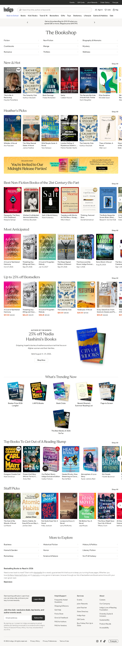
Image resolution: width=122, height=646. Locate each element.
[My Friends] (111, 459)
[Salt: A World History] (50, 200)
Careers (102, 600)
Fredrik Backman (108, 477)
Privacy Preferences (49, 641)
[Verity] (69, 80)
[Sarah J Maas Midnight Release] (61, 165)
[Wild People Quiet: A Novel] (50, 128)
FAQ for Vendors (60, 625)
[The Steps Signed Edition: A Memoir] (66, 247)
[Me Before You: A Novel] (87, 506)
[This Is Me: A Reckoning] (12, 80)
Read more (8, 582)
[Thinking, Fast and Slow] (89, 200)
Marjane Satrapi (10, 220)
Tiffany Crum (102, 526)
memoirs (36, 575)
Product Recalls (105, 624)
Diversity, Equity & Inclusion (106, 615)
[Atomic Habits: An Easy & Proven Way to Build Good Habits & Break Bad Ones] (31, 506)
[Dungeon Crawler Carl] (12, 459)
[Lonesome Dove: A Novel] (68, 506)
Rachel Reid (66, 479)
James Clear (27, 526)
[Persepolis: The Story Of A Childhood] (13, 200)
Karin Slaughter (85, 100)
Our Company (104, 604)
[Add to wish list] (18, 91)
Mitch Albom (65, 220)
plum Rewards (92, 2)
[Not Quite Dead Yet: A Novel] (49, 506)
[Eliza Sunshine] (108, 80)
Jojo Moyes (83, 526)
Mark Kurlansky (47, 218)
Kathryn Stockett (29, 98)
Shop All (115, 64)
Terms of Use (64, 641)
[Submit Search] (20, 10)
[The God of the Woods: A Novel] (12, 506)
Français (115, 2)
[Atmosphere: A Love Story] (90, 459)
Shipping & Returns (61, 606)
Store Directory (82, 611)
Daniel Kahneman (87, 220)
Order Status (104, 2)
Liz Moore (7, 526)
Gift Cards (80, 2)
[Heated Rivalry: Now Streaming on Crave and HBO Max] (70, 459)
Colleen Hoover (66, 98)
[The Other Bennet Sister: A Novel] (31, 128)
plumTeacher (82, 607)
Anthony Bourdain (30, 220)
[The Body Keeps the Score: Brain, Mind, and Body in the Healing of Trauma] (108, 200)
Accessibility (104, 628)
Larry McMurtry (66, 526)
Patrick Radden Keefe (69, 148)
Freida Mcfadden (49, 98)
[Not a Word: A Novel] (105, 247)
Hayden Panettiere (11, 100)
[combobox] (56, 10)
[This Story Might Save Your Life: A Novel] (106, 506)
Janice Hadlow (28, 148)
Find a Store (58, 614)
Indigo (11, 641)
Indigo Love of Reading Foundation (108, 608)
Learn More (38, 599)
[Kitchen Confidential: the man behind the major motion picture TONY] (31, 200)
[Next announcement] (94, 22)
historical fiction (20, 575)
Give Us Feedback (61, 618)
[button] (12, 16)
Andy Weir (27, 479)
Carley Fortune (47, 479)
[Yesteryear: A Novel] (86, 295)
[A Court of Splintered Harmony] (12, 247)
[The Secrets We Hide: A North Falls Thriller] (88, 80)
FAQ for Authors (60, 621)
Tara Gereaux (46, 148)
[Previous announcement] (27, 22)
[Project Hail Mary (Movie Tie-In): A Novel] (31, 459)
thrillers (11, 575)
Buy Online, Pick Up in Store (85, 624)
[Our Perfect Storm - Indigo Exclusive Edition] (51, 459)
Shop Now (41, 360)
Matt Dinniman (9, 477)
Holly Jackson (46, 526)
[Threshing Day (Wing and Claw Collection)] (30, 247)
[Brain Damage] (51, 80)
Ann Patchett (9, 146)
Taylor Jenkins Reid (88, 479)
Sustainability (104, 620)
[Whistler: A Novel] (12, 128)
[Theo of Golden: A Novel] (107, 128)
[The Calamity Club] (32, 80)
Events (72, 2)
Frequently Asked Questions (61, 601)
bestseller (38, 572)
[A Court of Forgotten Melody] (47, 247)
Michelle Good (104, 98)
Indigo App (81, 615)
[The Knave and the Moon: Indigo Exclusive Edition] (85, 247)
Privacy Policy (35, 641)
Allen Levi (102, 148)
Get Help (57, 610)
